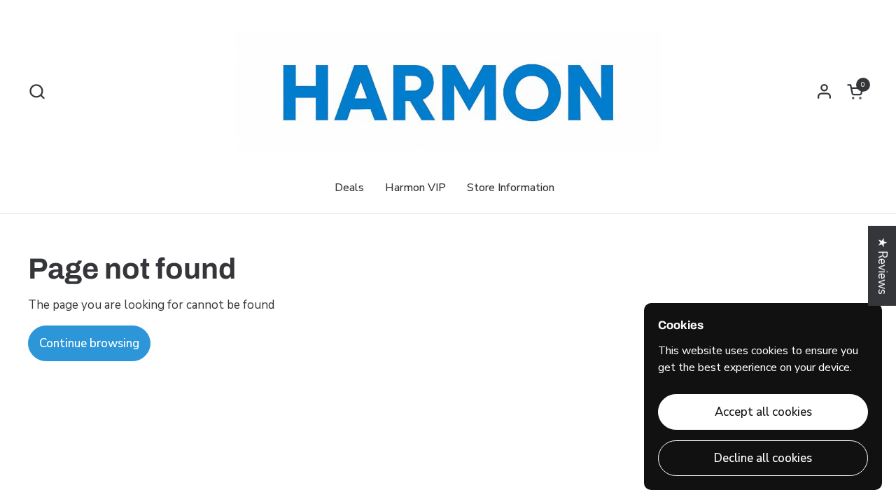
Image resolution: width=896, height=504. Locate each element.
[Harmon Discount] (448, 91)
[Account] (824, 91)
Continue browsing (89, 343)
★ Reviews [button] (882, 266)
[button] (37, 91)
